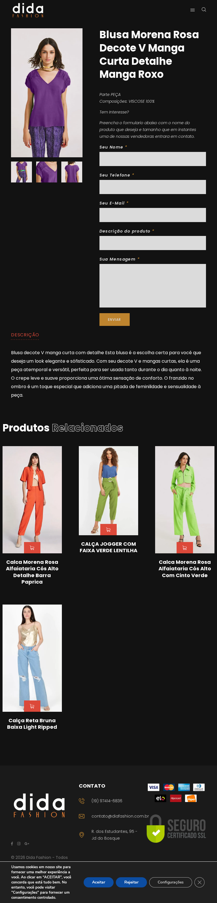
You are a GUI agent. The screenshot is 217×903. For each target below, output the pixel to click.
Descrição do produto (127, 231)
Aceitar (98, 882)
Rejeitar (131, 882)
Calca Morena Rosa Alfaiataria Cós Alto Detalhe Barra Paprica (32, 571)
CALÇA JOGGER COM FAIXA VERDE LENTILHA (108, 547)
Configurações (171, 882)
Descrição (25, 335)
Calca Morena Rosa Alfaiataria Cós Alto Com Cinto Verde (185, 568)
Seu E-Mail (114, 203)
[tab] (25, 335)
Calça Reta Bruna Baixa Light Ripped (32, 723)
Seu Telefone (116, 175)
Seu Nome (113, 147)
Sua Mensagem (119, 259)
